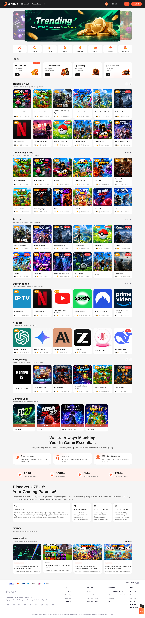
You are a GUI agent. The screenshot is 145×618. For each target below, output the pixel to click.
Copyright (133, 604)
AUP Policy (133, 598)
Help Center (68, 592)
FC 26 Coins (90, 592)
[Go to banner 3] (72, 39)
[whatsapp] (8, 604)
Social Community (113, 598)
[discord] (13, 604)
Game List (68, 598)
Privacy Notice (134, 595)
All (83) (127, 152)
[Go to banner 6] (75, 39)
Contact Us (68, 601)
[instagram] (47, 604)
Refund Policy (134, 607)
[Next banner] (125, 26)
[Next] (130, 83)
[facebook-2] (30, 604)
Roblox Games (37, 4)
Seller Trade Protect (92, 601)
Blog (45, 4)
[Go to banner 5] (74, 39)
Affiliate (111, 601)
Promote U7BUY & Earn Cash (117, 592)
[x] (41, 604)
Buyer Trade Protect (92, 598)
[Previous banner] (20, 26)
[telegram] (19, 604)
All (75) (127, 219)
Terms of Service (134, 592)
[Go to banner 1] (70, 39)
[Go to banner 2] (71, 39)
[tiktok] (36, 604)
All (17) (127, 284)
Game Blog (68, 595)
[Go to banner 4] (73, 39)
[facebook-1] (25, 604)
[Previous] (126, 83)
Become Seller (91, 595)
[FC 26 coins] (72, 26)
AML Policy (133, 601)
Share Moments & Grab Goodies (117, 595)
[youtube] (52, 604)
